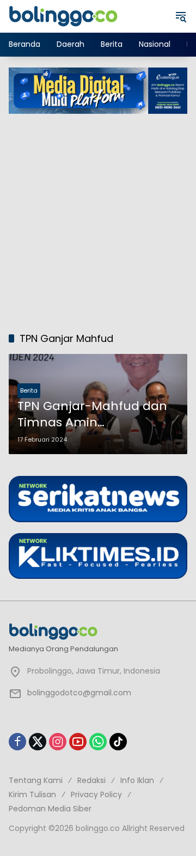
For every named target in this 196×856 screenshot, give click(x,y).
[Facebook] (17, 741)
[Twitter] (37, 741)
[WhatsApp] (98, 741)
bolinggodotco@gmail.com (79, 692)
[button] (180, 16)
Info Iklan (137, 780)
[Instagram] (57, 741)
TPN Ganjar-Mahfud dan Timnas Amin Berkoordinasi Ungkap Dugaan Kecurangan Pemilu (92, 415)
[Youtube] (78, 741)
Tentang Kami (36, 780)
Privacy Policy (96, 794)
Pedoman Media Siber (50, 808)
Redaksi (91, 780)
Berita (29, 390)
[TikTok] (118, 741)
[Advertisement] (98, 217)
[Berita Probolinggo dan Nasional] (63, 15)
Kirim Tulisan (32, 794)
